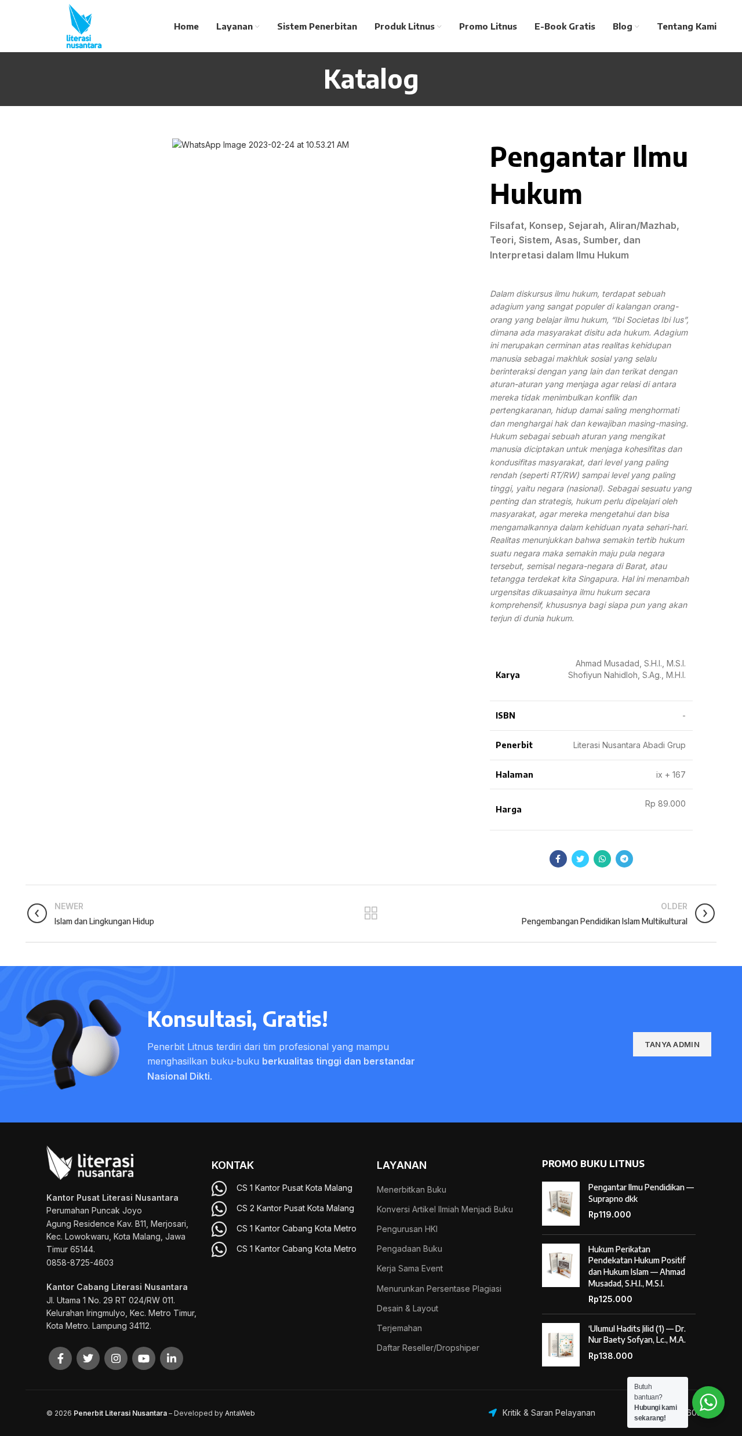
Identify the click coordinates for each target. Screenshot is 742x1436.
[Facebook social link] (558, 859)
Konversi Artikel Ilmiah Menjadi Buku (445, 1209)
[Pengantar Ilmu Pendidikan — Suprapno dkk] (561, 1204)
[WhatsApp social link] (602, 859)
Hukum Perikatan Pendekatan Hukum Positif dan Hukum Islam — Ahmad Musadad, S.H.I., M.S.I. (636, 1266)
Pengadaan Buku (409, 1248)
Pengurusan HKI (407, 1229)
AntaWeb (240, 1413)
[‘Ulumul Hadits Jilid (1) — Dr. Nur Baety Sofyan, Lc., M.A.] (561, 1345)
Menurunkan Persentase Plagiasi (439, 1288)
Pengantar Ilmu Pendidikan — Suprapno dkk (641, 1193)
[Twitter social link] (580, 859)
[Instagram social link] (116, 1358)
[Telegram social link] (624, 859)
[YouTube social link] (143, 1358)
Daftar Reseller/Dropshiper (428, 1348)
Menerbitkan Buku (411, 1189)
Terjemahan (399, 1328)
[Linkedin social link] (171, 1358)
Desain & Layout (407, 1308)
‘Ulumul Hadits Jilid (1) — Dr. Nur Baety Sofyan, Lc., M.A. (637, 1334)
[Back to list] (371, 913)
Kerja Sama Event (410, 1268)
